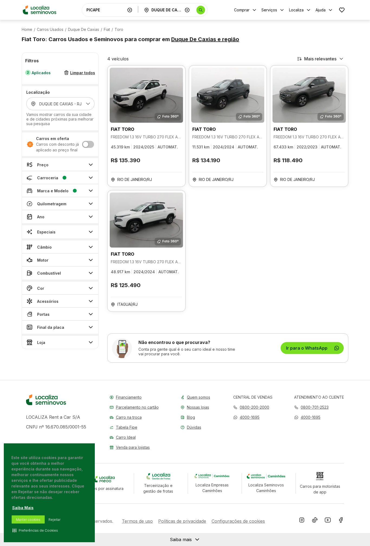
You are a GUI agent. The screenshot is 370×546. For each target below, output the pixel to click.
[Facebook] (340, 521)
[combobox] (105, 10)
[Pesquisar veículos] (200, 10)
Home (27, 29)
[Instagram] (301, 521)
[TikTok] (314, 521)
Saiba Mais (23, 507)
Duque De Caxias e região (205, 39)
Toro (119, 29)
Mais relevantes (320, 58)
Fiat (107, 29)
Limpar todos (82, 72)
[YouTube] (327, 521)
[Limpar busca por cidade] (187, 10)
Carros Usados (50, 29)
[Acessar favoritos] (341, 10)
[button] (246, 417)
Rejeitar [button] (54, 520)
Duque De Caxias (83, 29)
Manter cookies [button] (28, 520)
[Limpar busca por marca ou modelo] (129, 10)
